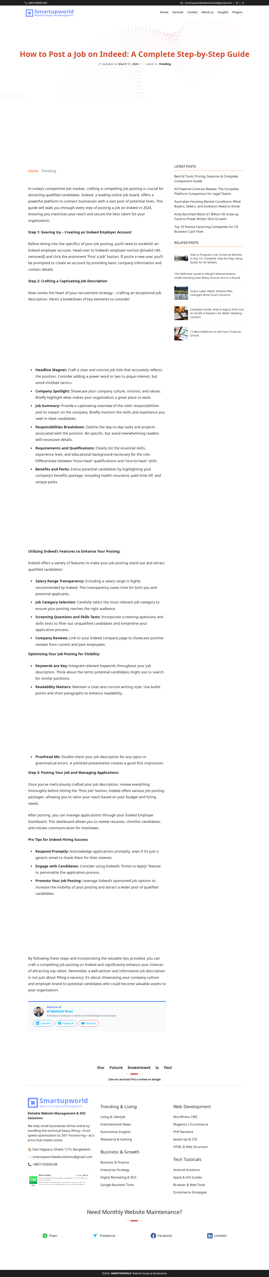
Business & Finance (114, 1162)
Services (177, 12)
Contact (192, 12)
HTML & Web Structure (190, 1147)
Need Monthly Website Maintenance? (134, 1212)
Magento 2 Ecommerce (190, 1124)
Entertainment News (115, 1124)
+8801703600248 (44, 1164)
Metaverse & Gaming (116, 1139)
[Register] (243, 3)
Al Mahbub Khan (60, 1011)
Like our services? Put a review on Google (134, 1079)
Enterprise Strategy (114, 1170)
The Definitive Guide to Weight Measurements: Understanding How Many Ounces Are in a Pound (207, 276)
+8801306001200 (37, 3)
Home (164, 12)
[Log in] (237, 3)
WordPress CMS (185, 1117)
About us (207, 12)
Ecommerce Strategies (190, 1192)
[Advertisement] (134, 131)
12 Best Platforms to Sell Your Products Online (215, 333)
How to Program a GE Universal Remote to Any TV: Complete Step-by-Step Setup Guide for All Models (216, 258)
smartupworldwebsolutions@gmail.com (208, 3)
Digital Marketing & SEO (118, 1177)
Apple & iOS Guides (187, 1177)
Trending (165, 64)
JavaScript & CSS (185, 1139)
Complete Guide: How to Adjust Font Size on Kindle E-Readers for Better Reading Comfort (217, 313)
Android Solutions (186, 1170)
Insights (223, 12)
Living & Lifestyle (112, 1117)
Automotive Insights (115, 1132)
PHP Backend (183, 1132)
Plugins (237, 12)
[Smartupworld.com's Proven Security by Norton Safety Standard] (62, 1181)
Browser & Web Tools (189, 1185)
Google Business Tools (117, 1185)
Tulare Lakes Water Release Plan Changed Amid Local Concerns (211, 293)
